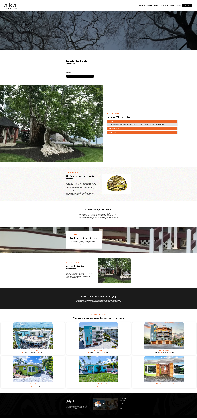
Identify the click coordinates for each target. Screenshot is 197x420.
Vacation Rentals (142, 5)
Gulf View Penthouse (32, 350)
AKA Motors (149, 5)
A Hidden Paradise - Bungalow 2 (98, 384)
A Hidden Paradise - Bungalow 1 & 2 (164, 384)
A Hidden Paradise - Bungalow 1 (32, 384)
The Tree (156, 5)
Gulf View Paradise (164, 350)
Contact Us (178, 5)
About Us (172, 5)
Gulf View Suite (98, 350)
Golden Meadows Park (164, 5)
